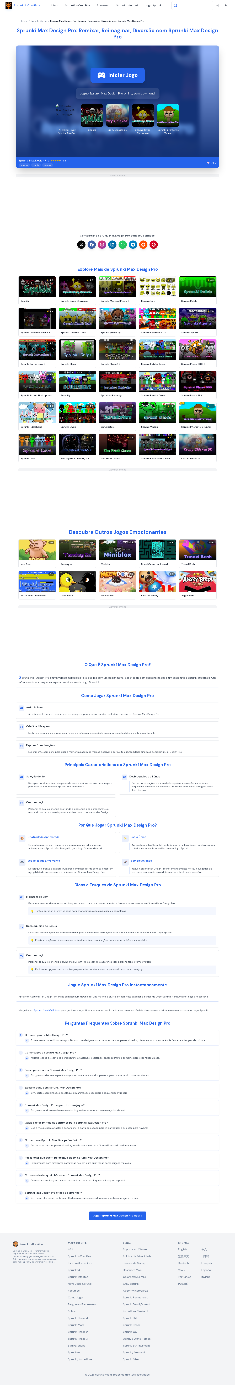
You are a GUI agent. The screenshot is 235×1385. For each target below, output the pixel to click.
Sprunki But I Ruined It (136, 1345)
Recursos (74, 1290)
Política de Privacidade (137, 1256)
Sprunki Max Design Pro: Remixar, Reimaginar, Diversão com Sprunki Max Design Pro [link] (97, 21)
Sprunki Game (39, 21)
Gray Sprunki (131, 1284)
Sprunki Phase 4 (78, 1318)
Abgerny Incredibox (135, 1290)
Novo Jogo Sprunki (80, 1284)
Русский (183, 1284)
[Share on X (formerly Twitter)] (81, 244)
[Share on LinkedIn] (112, 244)
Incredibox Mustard (135, 1311)
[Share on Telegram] (133, 244)
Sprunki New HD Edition (47, 1010)
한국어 (182, 1270)
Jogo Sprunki (153, 5)
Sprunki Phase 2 (78, 1332)
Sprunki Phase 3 (78, 1339)
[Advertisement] (117, 201)
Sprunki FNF (130, 1318)
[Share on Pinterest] (153, 244)
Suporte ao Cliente (135, 1249)
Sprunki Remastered (135, 1297)
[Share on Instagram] (102, 244)
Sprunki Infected (127, 5)
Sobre (72, 1311)
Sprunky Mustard (134, 1352)
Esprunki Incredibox (80, 1263)
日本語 (205, 1256)
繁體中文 (183, 1256)
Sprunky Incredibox (80, 1359)
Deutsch (183, 1263)
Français (206, 1263)
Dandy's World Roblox (137, 1339)
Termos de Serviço (134, 1263)
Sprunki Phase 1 (132, 1325)
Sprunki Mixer (131, 1359)
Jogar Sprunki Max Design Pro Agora (117, 1215)
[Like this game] (208, 162)
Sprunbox (74, 1352)
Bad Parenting (77, 1345)
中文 (204, 1249)
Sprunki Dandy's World (137, 1304)
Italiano (206, 1277)
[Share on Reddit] (143, 244)
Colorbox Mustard (134, 1277)
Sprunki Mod (76, 1325)
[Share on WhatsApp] (123, 244)
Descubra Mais (132, 1270)
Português (184, 1277)
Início (54, 5)
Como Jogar (75, 1297)
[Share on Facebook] (92, 244)
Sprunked (103, 5)
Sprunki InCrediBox (77, 5)
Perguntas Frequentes (82, 1304)
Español (206, 1270)
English (182, 1249)
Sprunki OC (130, 1332)
